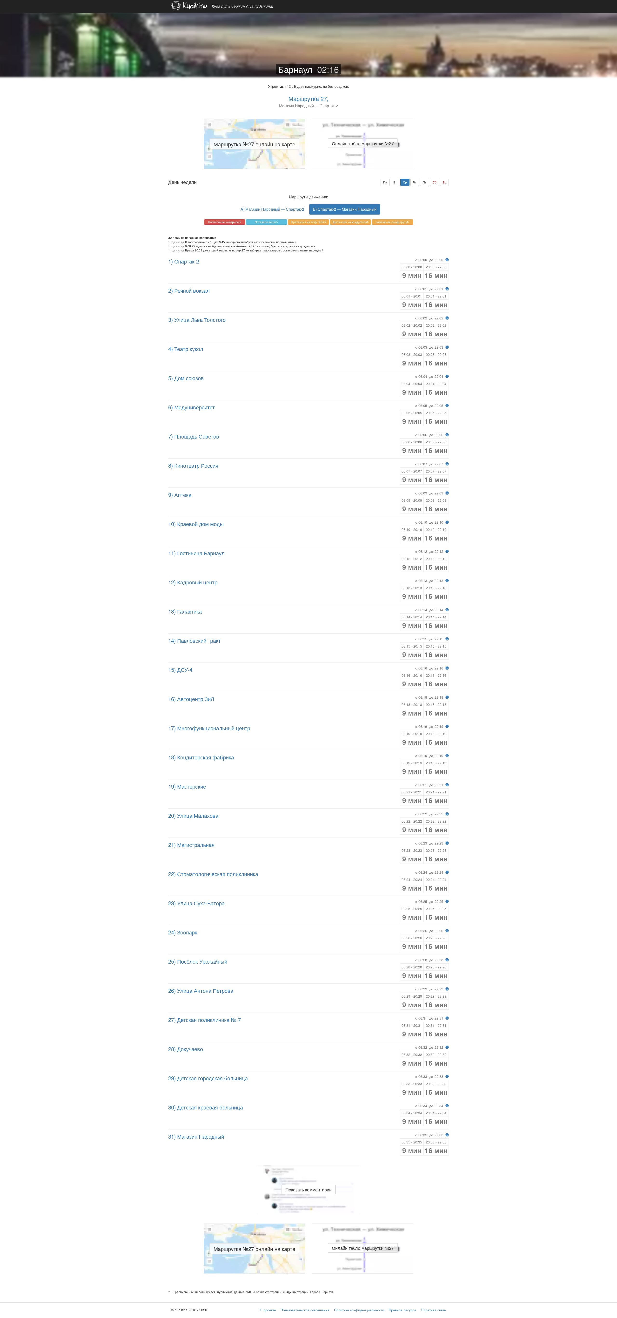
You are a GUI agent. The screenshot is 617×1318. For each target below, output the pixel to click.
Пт (424, 182)
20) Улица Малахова (193, 815)
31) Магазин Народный (196, 1136)
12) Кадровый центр (192, 582)
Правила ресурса (402, 1309)
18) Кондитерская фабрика (201, 757)
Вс (444, 182)
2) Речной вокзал (189, 290)
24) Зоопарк (182, 932)
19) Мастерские (187, 786)
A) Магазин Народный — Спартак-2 (272, 209)
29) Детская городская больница (208, 1078)
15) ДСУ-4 (180, 669)
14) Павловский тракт (194, 640)
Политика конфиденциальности (359, 1309)
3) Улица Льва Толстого (197, 319)
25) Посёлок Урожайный (197, 961)
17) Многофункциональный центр (209, 728)
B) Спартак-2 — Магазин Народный (344, 209)
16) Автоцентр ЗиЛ (191, 699)
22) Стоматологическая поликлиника (213, 874)
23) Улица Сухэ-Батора (196, 903)
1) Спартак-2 (183, 261)
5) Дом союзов (186, 378)
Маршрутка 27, (308, 98)
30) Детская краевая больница (205, 1107)
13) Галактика (185, 611)
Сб (434, 182)
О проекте (268, 1309)
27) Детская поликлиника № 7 (204, 1019)
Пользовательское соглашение (305, 1309)
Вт (395, 182)
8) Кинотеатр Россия (193, 465)
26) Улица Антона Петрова (200, 990)
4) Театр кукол (185, 348)
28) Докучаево (185, 1049)
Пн (385, 182)
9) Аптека (179, 494)
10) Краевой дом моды (196, 523)
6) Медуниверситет (191, 407)
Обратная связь (433, 1309)
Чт (414, 182)
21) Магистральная (191, 844)
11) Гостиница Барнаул (196, 553)
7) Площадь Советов (193, 436)
